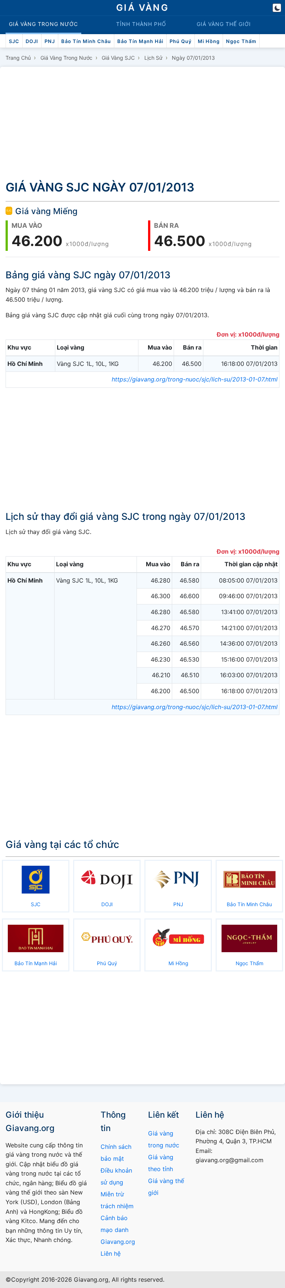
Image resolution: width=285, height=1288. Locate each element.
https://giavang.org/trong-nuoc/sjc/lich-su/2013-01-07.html (195, 379)
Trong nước (43, 24)
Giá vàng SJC (118, 58)
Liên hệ (111, 1253)
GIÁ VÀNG (142, 7)
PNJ (50, 41)
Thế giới (224, 24)
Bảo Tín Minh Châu (86, 41)
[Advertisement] (142, 122)
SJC (14, 41)
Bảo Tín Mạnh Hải (140, 41)
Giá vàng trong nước (66, 58)
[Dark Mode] (276, 7)
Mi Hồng (209, 41)
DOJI (32, 41)
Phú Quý (180, 41)
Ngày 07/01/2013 (193, 58)
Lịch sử (153, 58)
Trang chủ (18, 58)
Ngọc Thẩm (241, 41)
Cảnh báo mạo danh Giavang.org (118, 1229)
